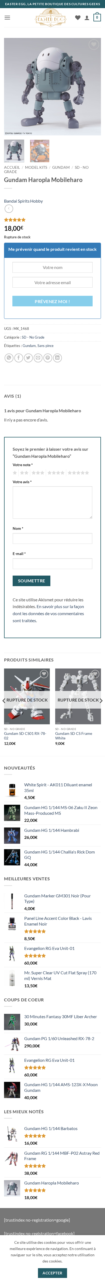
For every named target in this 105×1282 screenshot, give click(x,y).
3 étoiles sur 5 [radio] (37, 472)
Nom (18, 528)
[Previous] (13, 86)
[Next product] (9, 209)
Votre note (23, 464)
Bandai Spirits (17, 200)
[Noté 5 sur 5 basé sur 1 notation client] (52, 220)
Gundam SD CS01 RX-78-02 (25, 736)
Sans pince (45, 345)
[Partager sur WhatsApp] (9, 357)
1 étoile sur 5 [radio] (14, 472)
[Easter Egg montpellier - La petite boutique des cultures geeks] (50, 17)
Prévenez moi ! (52, 301)
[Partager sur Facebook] (18, 357)
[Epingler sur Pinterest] (47, 357)
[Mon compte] (87, 18)
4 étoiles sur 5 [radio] (55, 472)
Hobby (36, 200)
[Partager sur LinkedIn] (57, 357)
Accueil (12, 167)
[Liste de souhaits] (77, 18)
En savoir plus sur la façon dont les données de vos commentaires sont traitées (48, 613)
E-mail (19, 553)
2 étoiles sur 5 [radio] (23, 472)
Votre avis (22, 481)
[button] (7, 17)
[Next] (92, 86)
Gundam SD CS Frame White (73, 736)
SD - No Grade (33, 337)
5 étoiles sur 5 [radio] (77, 472)
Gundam (61, 167)
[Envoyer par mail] (38, 357)
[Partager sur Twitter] (28, 357)
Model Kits (36, 167)
